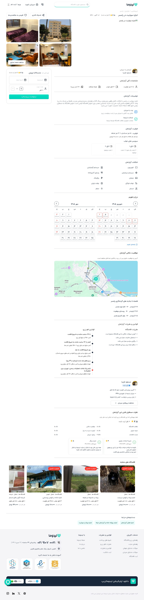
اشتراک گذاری (36, 15)
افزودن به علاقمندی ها (15, 15)
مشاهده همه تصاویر (17, 62)
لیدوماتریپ (134, 11)
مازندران (127, 11)
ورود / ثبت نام (16, 4)
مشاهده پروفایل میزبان (126, 403)
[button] (96, 279)
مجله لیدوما (81, 540)
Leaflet (133, 296)
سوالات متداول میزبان (130, 552)
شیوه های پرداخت (105, 540)
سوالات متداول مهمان (130, 548)
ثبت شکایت (107, 552)
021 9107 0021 (46, 542)
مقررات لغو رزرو (105, 544)
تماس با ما (81, 548)
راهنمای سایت (133, 544)
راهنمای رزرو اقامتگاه (131, 540)
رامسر (121, 11)
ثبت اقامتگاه (133, 556)
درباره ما (82, 544)
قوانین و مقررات (105, 548)
